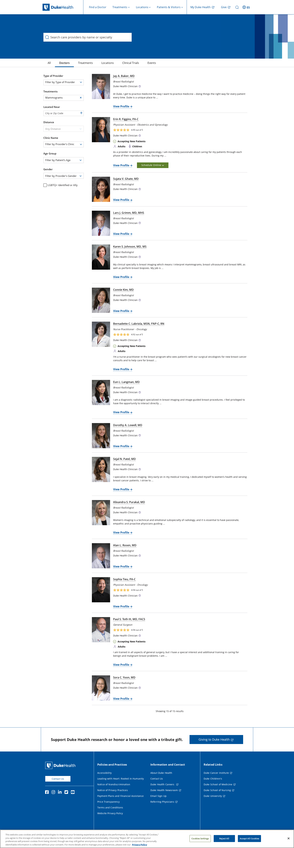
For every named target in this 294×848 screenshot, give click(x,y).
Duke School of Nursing (217, 790)
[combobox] (63, 129)
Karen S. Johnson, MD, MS (129, 246)
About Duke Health (161, 772)
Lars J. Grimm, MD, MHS (128, 213)
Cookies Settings (200, 838)
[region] (147, 839)
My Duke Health (200, 7)
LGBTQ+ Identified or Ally (63, 185)
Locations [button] (142, 7)
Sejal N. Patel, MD (124, 459)
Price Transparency (108, 801)
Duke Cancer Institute (216, 772)
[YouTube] (73, 792)
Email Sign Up (158, 796)
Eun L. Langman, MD (126, 382)
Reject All (224, 838)
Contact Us (58, 778)
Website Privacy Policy (110, 813)
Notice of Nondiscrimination (113, 784)
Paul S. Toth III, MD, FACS (129, 619)
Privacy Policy (139, 844)
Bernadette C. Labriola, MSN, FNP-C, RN (138, 324)
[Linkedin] (60, 792)
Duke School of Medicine (218, 784)
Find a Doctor (97, 7)
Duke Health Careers (162, 784)
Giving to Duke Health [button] (214, 739)
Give (224, 7)
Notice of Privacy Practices (112, 790)
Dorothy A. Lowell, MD (127, 425)
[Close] (288, 838)
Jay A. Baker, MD (124, 76)
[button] (246, 7)
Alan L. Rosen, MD (124, 545)
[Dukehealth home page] (63, 7)
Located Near (51, 107)
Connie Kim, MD (123, 290)
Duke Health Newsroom (164, 790)
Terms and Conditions (110, 807)
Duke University (213, 796)
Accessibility (104, 772)
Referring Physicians (162, 801)
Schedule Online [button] (151, 165)
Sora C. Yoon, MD (124, 677)
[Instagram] (54, 792)
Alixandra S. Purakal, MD (129, 502)
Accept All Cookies (249, 838)
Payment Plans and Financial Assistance (120, 796)
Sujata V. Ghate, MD (126, 179)
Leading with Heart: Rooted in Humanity (120, 778)
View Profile (121, 106)
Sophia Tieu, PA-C (124, 579)
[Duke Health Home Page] (61, 765)
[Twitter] (67, 792)
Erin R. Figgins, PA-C (125, 119)
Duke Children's (213, 778)
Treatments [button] (119, 7)
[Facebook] (47, 792)
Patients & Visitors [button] (169, 7)
